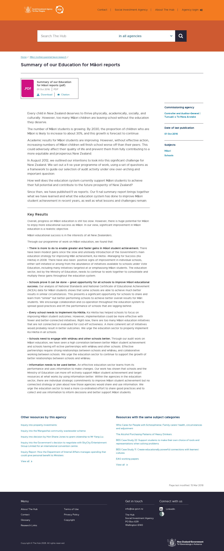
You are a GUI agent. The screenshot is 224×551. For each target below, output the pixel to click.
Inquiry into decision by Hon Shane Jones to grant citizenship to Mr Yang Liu (62, 436)
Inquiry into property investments (39, 424)
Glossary (25, 519)
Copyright (69, 519)
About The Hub (164, 9)
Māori (167, 150)
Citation (65, 94)
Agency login (190, 9)
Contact (102, 9)
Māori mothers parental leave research (48, 57)
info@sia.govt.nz (134, 508)
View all (25, 461)
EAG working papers (127, 458)
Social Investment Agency (131, 9)
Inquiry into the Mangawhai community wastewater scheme (53, 430)
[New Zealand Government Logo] (185, 546)
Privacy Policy (71, 514)
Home (24, 57)
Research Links (29, 525)
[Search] (181, 36)
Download (46, 94)
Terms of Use (71, 509)
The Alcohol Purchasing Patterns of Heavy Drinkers (144, 434)
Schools (168, 155)
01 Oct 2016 (171, 133)
